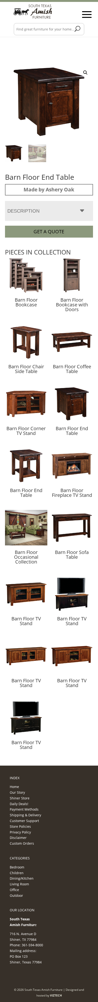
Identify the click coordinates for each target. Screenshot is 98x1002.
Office (14, 889)
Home (14, 786)
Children (17, 873)
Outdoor (16, 895)
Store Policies (20, 826)
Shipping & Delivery (25, 815)
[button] (85, 72)
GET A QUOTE (49, 231)
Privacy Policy (20, 832)
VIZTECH (56, 995)
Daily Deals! (19, 804)
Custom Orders (22, 843)
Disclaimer (18, 837)
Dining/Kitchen (22, 878)
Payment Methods (24, 809)
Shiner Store (19, 798)
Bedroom (17, 867)
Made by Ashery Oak (49, 189)
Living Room (19, 884)
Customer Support (24, 820)
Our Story (17, 792)
